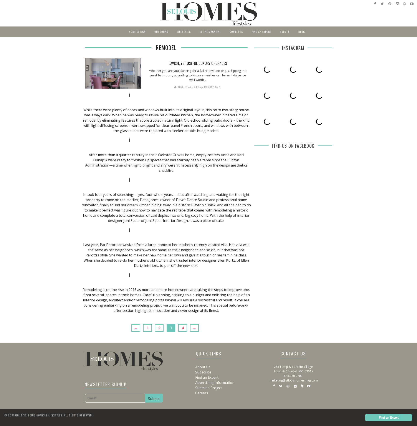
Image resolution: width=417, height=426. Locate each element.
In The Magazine (210, 31)
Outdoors (161, 31)
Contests (236, 31)
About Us (202, 367)
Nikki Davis (185, 87)
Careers (201, 393)
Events (285, 31)
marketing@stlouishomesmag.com (293, 380)
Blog (301, 31)
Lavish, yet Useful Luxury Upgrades (198, 63)
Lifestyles (184, 31)
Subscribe (203, 372)
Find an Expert (262, 31)
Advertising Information (214, 382)
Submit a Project (208, 387)
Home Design (137, 31)
